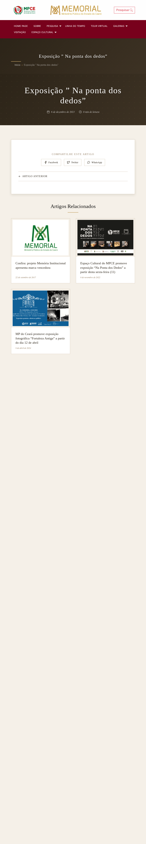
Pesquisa (52, 26)
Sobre (37, 26)
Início (17, 65)
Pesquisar (123, 10)
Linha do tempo (75, 26)
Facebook (53, 162)
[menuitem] (21, 26)
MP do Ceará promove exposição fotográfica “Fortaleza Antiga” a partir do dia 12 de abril (40, 338)
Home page (21, 26)
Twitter (74, 162)
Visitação (20, 32)
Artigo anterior (34, 176)
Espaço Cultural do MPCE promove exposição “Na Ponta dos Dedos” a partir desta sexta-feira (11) (103, 267)
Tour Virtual (99, 26)
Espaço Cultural (42, 32)
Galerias (118, 26)
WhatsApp (97, 162)
